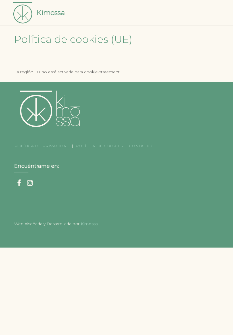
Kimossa (51, 13)
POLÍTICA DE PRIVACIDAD (42, 145)
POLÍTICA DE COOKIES (99, 145)
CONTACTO (140, 145)
